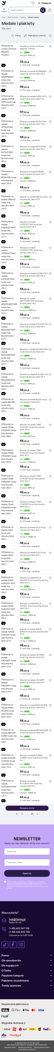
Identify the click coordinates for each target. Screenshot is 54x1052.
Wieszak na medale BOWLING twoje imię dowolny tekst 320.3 (32, 173)
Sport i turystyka (13, 17)
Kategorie (4, 11)
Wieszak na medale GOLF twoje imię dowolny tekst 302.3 (33, 553)
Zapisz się (27, 873)
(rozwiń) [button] (9, 888)
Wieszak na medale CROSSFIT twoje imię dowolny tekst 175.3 (32, 656)
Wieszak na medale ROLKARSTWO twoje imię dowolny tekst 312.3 (34, 325)
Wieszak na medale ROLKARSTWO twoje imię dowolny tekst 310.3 (34, 375)
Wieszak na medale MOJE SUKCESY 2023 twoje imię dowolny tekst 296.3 (34, 580)
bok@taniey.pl (17, 919)
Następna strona (27, 808)
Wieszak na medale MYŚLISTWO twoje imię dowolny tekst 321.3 (33, 148)
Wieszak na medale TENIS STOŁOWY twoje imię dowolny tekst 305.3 (32, 504)
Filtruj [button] (18, 36)
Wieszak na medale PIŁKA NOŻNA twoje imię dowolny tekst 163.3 (33, 706)
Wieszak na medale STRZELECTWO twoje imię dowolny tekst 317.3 (31, 224)
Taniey (4, 17)
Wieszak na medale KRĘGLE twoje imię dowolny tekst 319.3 (33, 198)
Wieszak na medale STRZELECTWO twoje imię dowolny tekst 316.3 (31, 250)
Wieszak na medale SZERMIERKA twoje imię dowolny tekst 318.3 (33, 72)
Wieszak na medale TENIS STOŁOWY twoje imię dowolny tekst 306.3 (32, 478)
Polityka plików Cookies (42, 1047)
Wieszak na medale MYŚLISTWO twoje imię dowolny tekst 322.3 (33, 122)
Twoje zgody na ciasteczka (27, 1049)
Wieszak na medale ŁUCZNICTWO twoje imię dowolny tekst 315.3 (34, 274)
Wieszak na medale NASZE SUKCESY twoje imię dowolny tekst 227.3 (34, 631)
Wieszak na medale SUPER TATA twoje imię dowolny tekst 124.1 (33, 97)
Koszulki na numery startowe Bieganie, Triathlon (31, 47)
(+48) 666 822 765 (19, 931)
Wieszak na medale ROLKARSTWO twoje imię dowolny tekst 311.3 (34, 350)
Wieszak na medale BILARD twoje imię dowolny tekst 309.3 (33, 400)
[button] (27, 955)
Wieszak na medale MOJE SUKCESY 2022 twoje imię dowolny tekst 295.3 (34, 605)
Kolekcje (23, 17)
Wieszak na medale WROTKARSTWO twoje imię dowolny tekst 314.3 (31, 300)
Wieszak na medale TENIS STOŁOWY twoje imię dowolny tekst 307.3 (32, 452)
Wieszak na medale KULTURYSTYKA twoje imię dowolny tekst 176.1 (31, 783)
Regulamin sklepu (10, 1047)
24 (32, 814)
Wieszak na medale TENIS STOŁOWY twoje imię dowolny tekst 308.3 (32, 427)
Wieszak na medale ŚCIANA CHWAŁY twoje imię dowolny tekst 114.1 (34, 757)
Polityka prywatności (25, 1047)
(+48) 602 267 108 (19, 928)
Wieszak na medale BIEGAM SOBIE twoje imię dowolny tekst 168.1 (34, 731)
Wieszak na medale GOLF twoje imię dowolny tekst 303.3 (33, 528)
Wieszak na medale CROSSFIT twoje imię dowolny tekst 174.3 (32, 681)
